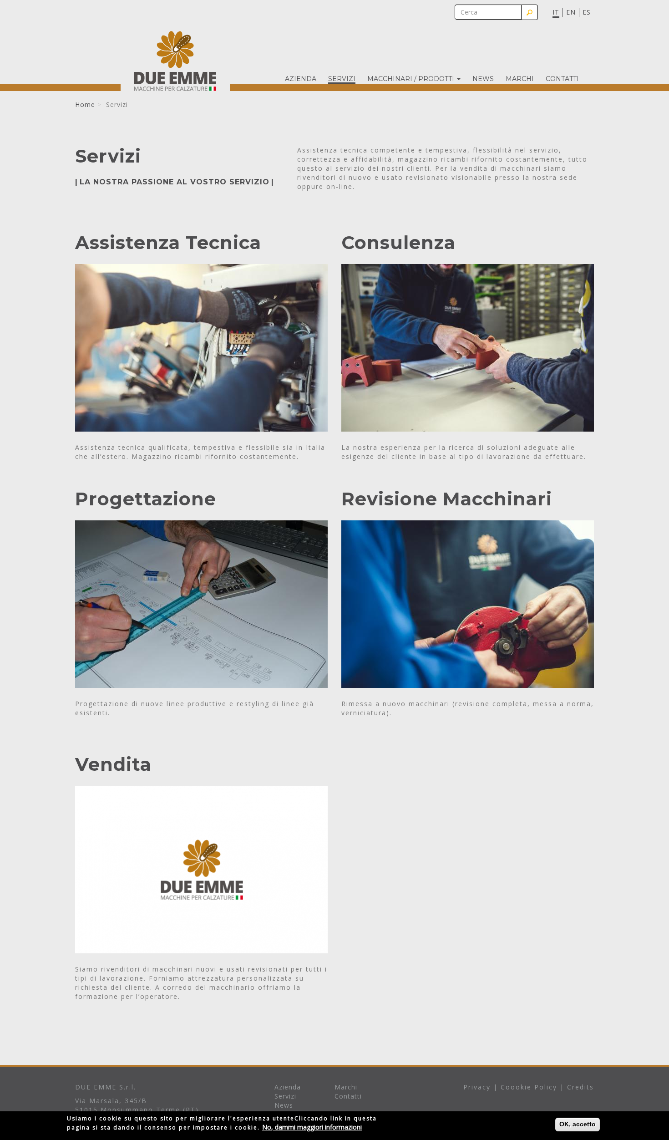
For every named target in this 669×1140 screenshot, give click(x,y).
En (571, 12)
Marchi (520, 79)
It (555, 12)
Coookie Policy (529, 1087)
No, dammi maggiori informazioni (312, 1127)
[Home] (175, 61)
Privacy (477, 1087)
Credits (580, 1087)
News (483, 79)
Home (85, 104)
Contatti (562, 79)
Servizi (341, 79)
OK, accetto (577, 1124)
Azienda (300, 79)
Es (587, 12)
